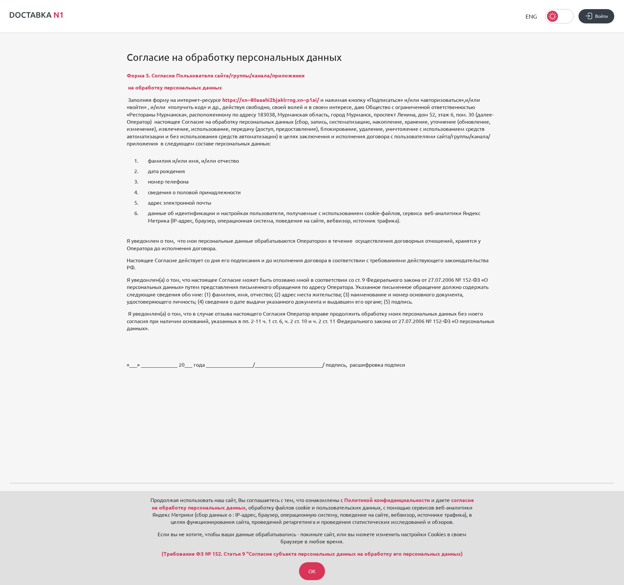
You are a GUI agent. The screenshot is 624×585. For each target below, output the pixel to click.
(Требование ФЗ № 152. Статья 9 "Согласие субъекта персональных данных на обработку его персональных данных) (312, 554)
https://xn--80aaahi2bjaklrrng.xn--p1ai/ (270, 100)
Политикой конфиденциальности (387, 500)
